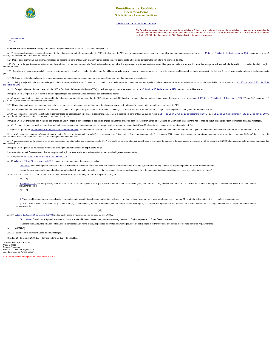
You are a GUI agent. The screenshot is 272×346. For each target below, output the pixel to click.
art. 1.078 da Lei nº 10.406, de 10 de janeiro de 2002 (218, 98)
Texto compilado (16, 38)
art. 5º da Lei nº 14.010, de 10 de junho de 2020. (46, 157)
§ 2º (22, 199)
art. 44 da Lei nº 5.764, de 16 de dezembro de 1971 (183, 114)
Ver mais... (14, 41)
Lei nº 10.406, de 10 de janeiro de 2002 (35, 215)
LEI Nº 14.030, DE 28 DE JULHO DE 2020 (136, 24)
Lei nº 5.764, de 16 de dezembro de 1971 (35, 161)
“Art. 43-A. (25, 165)
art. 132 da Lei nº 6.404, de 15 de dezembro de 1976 (224, 53)
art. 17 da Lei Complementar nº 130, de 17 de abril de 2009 (240, 114)
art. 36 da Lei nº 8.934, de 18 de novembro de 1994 (54, 129)
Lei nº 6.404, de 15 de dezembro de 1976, (158, 89)
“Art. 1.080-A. (26, 219)
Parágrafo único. (28, 183)
